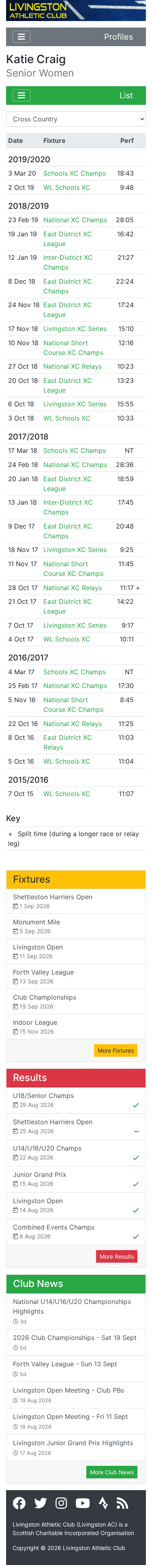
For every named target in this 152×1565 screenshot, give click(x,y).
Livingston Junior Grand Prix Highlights (73, 1447)
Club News (38, 1283)
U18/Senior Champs (43, 1099)
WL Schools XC (66, 187)
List (126, 95)
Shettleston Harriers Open (52, 901)
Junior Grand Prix (39, 1178)
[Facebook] (19, 1505)
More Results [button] (117, 1256)
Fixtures (31, 879)
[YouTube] (82, 1505)
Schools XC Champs (74, 173)
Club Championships (44, 1001)
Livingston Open (38, 951)
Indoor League (35, 1026)
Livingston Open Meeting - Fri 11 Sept (70, 1421)
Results (30, 1077)
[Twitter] (40, 1505)
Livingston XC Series (75, 329)
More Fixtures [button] (116, 1050)
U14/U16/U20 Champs (47, 1152)
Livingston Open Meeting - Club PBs (68, 1395)
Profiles (118, 37)
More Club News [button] (112, 1472)
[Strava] (103, 1505)
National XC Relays (72, 366)
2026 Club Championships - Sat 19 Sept (75, 1342)
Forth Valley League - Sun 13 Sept (65, 1368)
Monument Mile (36, 926)
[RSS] (122, 1505)
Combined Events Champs (53, 1231)
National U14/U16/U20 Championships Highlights (72, 1311)
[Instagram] (61, 1505)
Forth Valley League (43, 976)
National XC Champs (75, 220)
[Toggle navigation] (21, 37)
